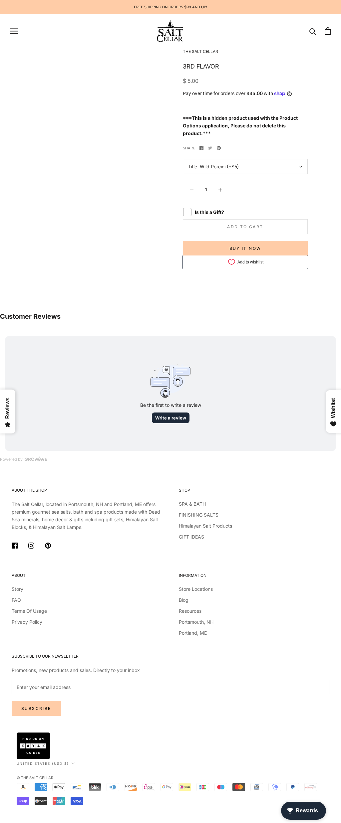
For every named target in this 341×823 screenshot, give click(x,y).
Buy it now (245, 248)
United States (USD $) (43, 763)
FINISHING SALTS (198, 515)
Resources (190, 611)
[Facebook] (201, 148)
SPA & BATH (192, 504)
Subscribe (36, 708)
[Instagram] (31, 547)
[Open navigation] (14, 31)
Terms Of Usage (29, 611)
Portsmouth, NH (196, 622)
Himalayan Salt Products (205, 526)
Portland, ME (193, 633)
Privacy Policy (27, 622)
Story (17, 589)
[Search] (312, 31)
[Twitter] (210, 148)
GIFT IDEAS (191, 537)
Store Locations (196, 589)
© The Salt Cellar (35, 777)
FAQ (16, 600)
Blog (183, 600)
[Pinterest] (219, 148)
